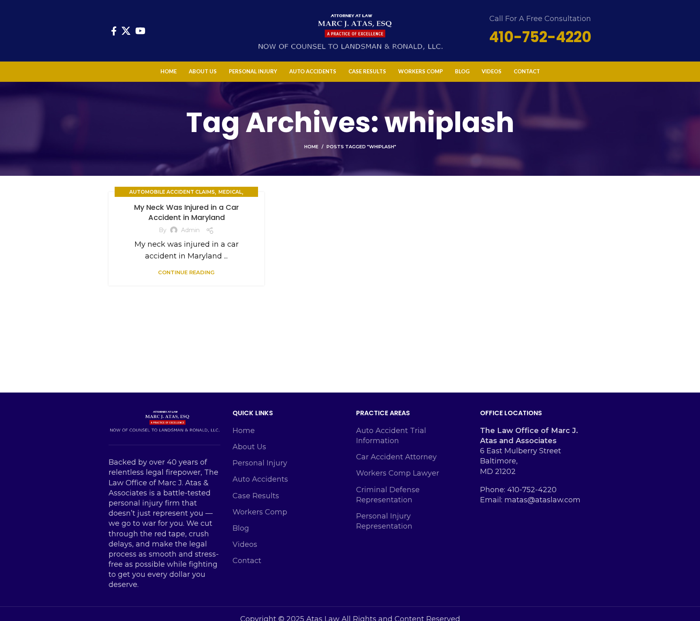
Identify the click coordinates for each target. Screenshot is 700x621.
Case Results (256, 495)
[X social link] (126, 31)
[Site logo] (350, 30)
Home (311, 146)
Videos (245, 544)
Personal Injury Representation (384, 521)
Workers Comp (260, 512)
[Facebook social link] (114, 31)
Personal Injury (260, 463)
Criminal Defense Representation (388, 494)
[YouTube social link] (140, 31)
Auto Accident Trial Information (391, 435)
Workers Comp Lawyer (397, 473)
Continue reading (186, 272)
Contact (247, 560)
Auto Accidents (260, 479)
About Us (249, 446)
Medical (230, 192)
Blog (241, 528)
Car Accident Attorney (396, 456)
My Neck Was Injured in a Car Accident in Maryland (186, 212)
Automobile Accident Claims (172, 192)
